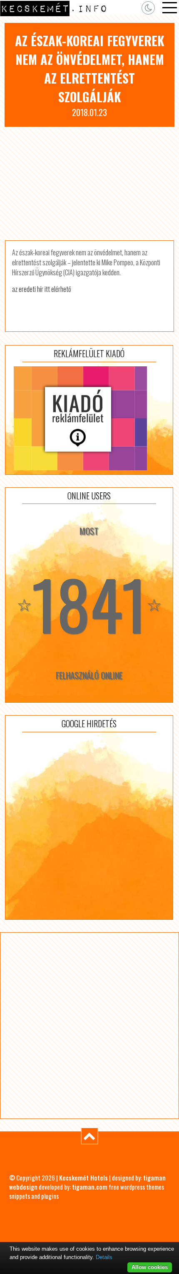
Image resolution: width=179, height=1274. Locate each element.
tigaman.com (89, 1186)
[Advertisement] (89, 183)
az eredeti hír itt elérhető (41, 289)
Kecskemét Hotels (83, 1177)
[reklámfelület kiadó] (89, 418)
